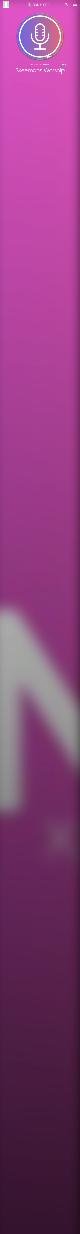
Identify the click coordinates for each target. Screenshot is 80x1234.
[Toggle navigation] (75, 4)
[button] (64, 64)
